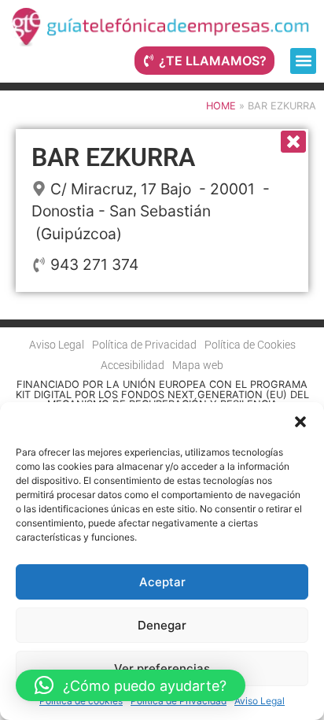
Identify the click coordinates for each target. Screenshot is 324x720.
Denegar (162, 625)
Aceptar (162, 581)
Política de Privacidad (178, 701)
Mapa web (197, 365)
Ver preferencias (162, 668)
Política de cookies (81, 701)
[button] (300, 422)
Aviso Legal (259, 701)
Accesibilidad (132, 365)
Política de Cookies (250, 345)
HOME (221, 106)
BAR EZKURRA (113, 157)
